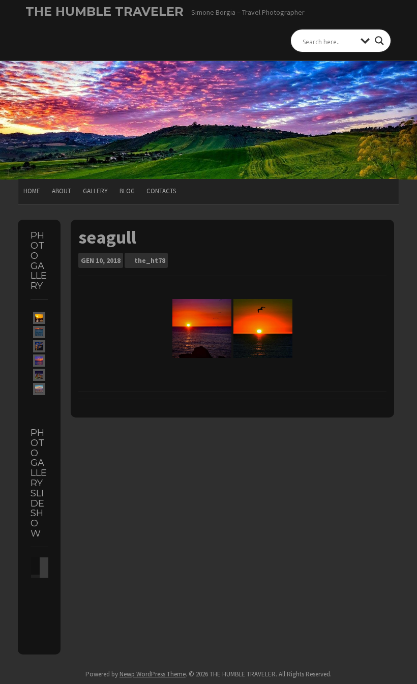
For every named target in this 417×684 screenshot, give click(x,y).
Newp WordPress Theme (153, 674)
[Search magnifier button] (379, 41)
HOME (31, 191)
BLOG (127, 191)
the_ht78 (149, 260)
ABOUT (61, 191)
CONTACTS (161, 191)
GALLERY (95, 191)
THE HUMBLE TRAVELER (104, 11)
